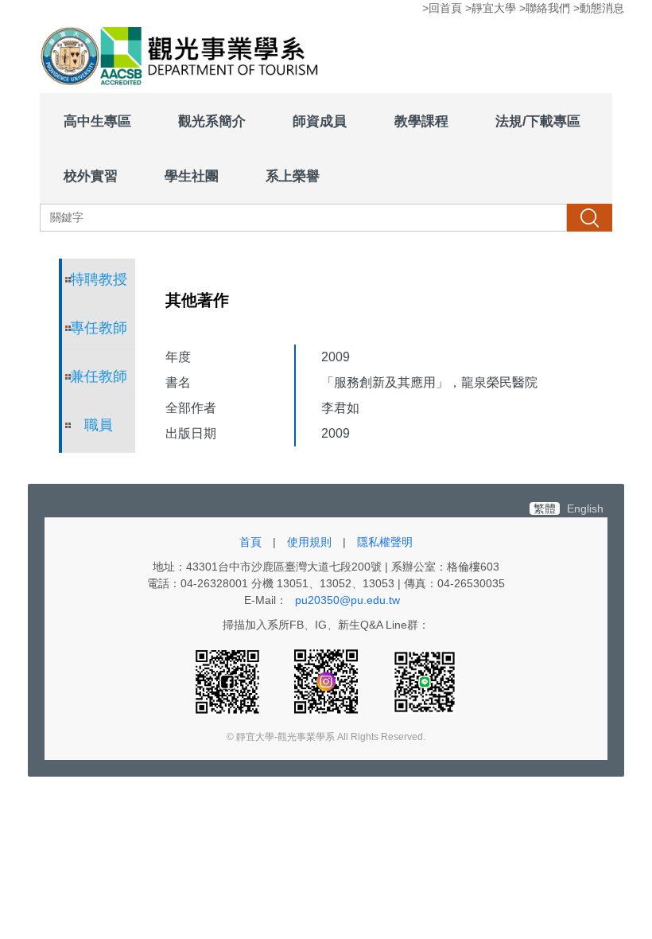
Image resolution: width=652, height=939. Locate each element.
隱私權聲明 (385, 542)
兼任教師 (98, 376)
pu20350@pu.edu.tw (347, 600)
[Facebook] (229, 680)
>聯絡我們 (544, 8)
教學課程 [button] (421, 121)
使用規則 (309, 542)
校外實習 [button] (91, 176)
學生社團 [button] (192, 176)
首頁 (250, 542)
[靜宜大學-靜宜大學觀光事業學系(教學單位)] (183, 58)
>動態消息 (598, 8)
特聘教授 (98, 279)
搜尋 (589, 217)
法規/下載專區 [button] (537, 121)
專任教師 (98, 328)
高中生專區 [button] (97, 121)
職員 (98, 425)
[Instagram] (327, 680)
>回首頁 (442, 8)
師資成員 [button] (320, 121)
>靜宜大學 (490, 8)
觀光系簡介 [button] (212, 121)
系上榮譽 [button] (293, 176)
